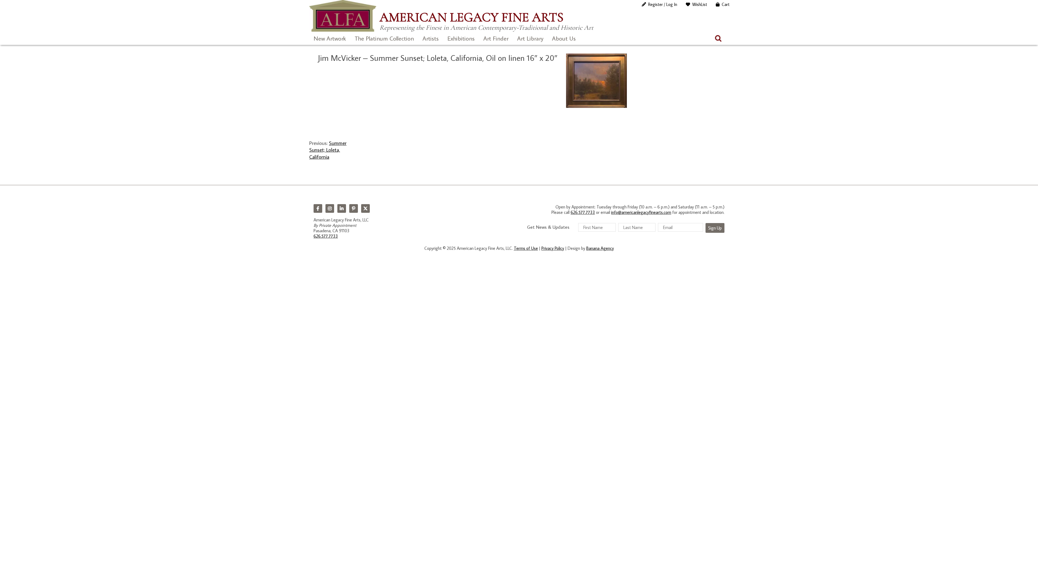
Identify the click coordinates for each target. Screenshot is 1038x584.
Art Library (530, 38)
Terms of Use (526, 248)
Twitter (365, 208)
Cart (726, 4)
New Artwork (330, 38)
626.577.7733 (326, 236)
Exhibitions (461, 38)
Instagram (329, 208)
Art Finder (495, 38)
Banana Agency (600, 248)
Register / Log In (662, 4)
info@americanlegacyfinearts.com (641, 212)
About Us (564, 38)
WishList (699, 4)
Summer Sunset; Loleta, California (328, 150)
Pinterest (353, 208)
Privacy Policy (552, 248)
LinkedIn (341, 208)
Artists (430, 38)
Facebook (318, 208)
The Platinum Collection (384, 38)
